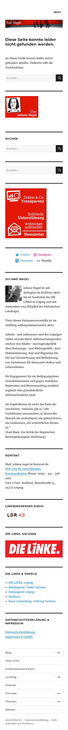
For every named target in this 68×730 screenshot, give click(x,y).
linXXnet (14, 596)
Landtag (10, 677)
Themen (11, 701)
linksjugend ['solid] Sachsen (27, 587)
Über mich (12, 660)
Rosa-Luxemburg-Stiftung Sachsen (32, 601)
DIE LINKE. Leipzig (21, 582)
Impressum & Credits (19, 636)
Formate (11, 693)
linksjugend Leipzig (21, 592)
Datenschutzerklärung (20, 632)
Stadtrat (10, 685)
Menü (57, 12)
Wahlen (10, 709)
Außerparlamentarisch (20, 668)
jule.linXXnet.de (13, 720)
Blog (8, 652)
